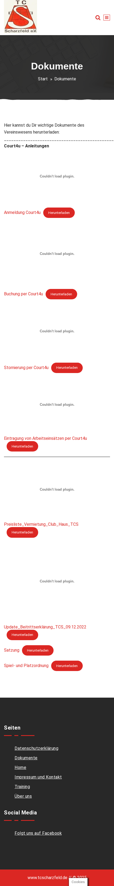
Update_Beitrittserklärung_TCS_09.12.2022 (45, 627)
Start (43, 78)
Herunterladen (59, 213)
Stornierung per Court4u (26, 367)
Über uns (23, 796)
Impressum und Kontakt (38, 777)
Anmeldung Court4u (22, 212)
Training (22, 786)
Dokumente (26, 757)
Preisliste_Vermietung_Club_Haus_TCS (41, 524)
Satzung (11, 650)
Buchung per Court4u (23, 293)
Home (20, 767)
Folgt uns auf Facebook (38, 833)
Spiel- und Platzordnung (26, 665)
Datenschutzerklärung (36, 748)
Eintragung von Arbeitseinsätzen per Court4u (45, 438)
